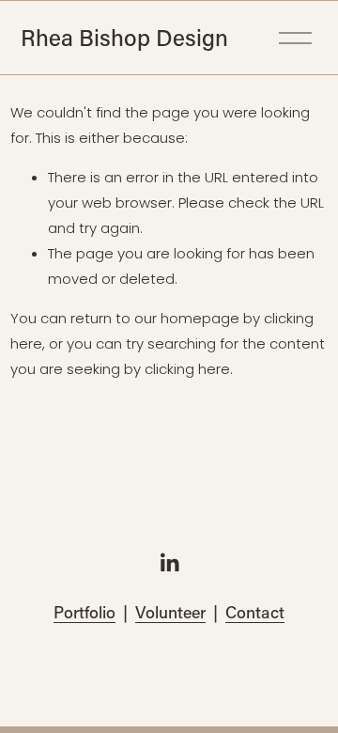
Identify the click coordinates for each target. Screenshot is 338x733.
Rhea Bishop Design (124, 37)
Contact (254, 611)
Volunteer (170, 611)
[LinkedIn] (169, 563)
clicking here (187, 369)
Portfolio (84, 611)
